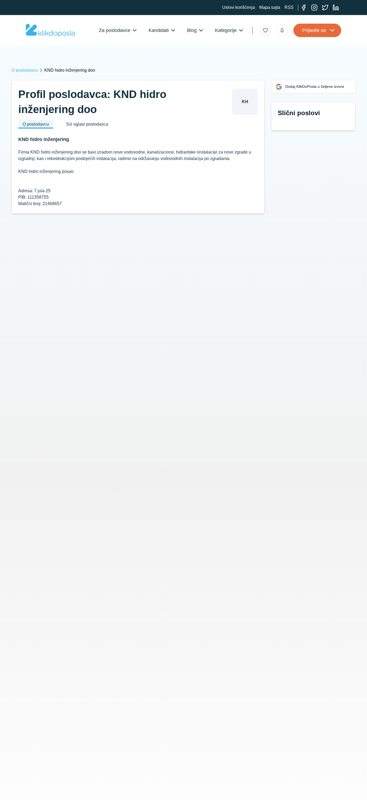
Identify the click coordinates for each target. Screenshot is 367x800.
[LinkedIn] (336, 7)
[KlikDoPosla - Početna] (50, 30)
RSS (289, 7)
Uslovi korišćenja (238, 7)
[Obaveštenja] (282, 30)
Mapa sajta (269, 7)
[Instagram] (314, 7)
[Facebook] (303, 7)
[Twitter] (325, 7)
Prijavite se (314, 30)
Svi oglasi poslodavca (87, 124)
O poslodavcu (25, 70)
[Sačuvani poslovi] (265, 30)
